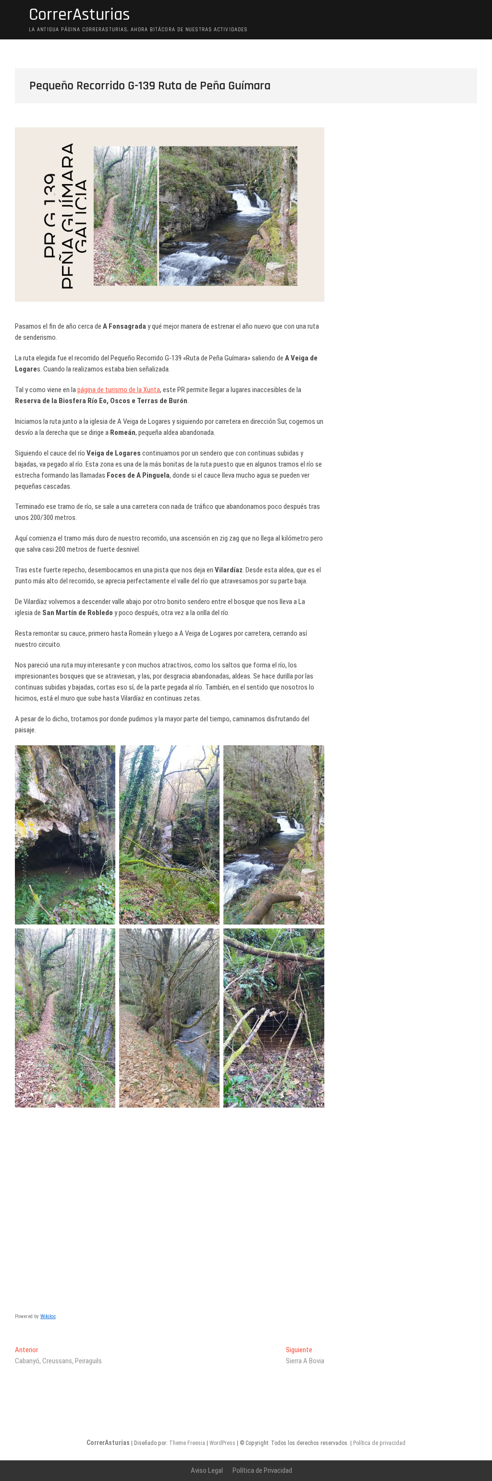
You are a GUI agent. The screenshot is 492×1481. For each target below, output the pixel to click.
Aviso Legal (207, 1470)
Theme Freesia (187, 1443)
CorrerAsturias (79, 14)
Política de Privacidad (262, 1470)
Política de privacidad (379, 1443)
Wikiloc (48, 1316)
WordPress (222, 1443)
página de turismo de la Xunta (118, 389)
